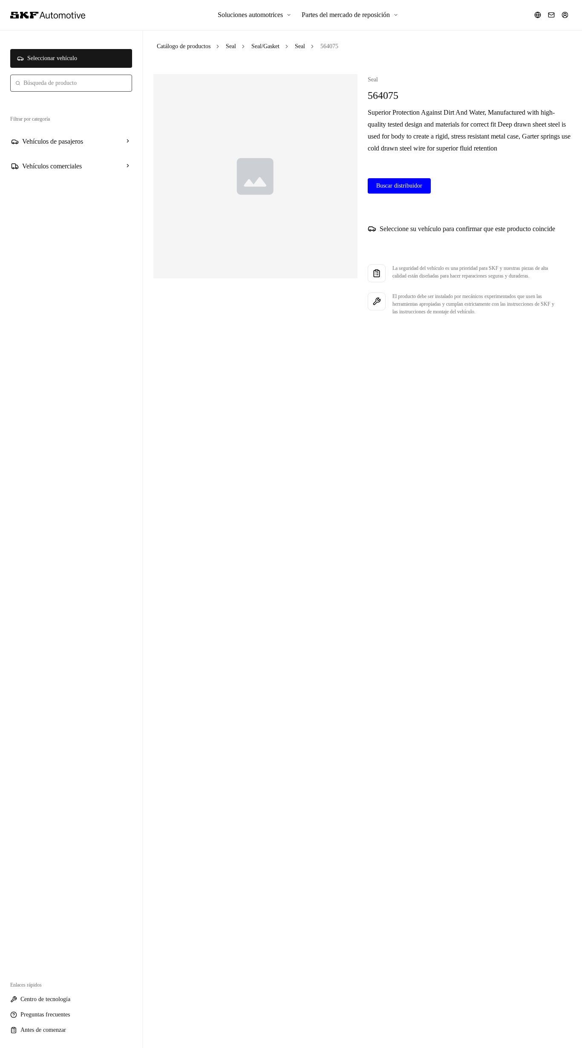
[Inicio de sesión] (565, 15)
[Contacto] (551, 15)
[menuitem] (254, 15)
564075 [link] (329, 46)
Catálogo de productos (183, 46)
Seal (231, 46)
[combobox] (71, 83)
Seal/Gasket (265, 46)
